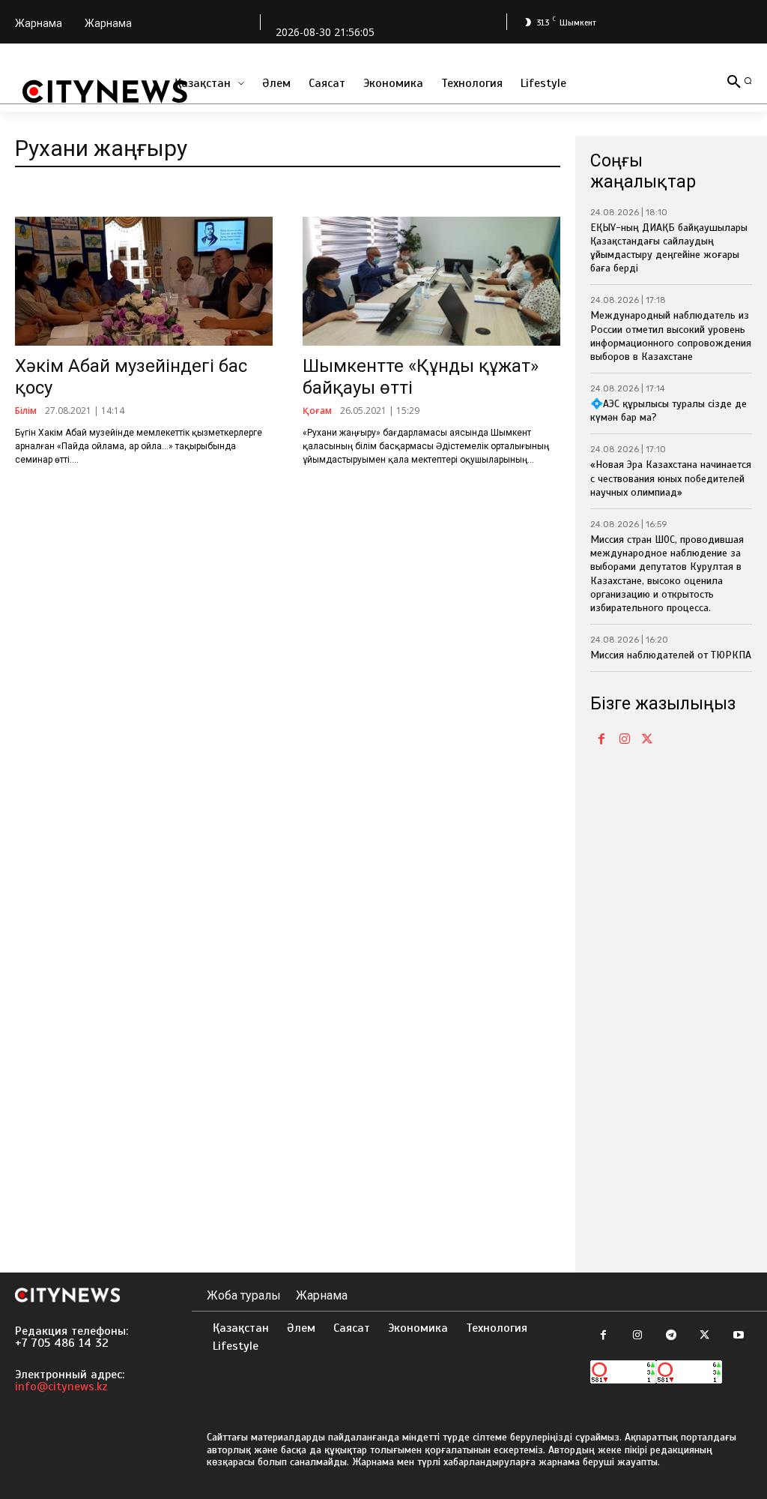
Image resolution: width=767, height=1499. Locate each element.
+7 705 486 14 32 (62, 1343)
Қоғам (317, 410)
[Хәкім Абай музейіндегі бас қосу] (144, 281)
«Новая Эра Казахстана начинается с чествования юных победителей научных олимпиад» (670, 478)
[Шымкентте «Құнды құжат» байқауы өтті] (431, 281)
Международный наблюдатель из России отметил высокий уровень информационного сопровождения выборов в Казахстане (670, 336)
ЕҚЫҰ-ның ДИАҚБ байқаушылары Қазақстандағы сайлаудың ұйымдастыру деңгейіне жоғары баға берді (669, 248)
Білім (26, 410)
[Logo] (104, 91)
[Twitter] (647, 740)
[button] (748, 80)
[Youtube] (738, 1336)
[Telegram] (671, 1336)
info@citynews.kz (61, 1386)
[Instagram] (624, 740)
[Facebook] (601, 740)
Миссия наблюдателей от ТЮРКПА (670, 655)
